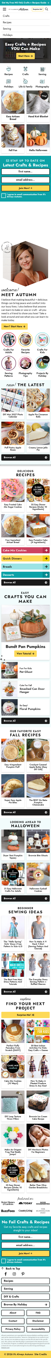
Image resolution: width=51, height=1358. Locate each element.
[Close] (48, 656)
